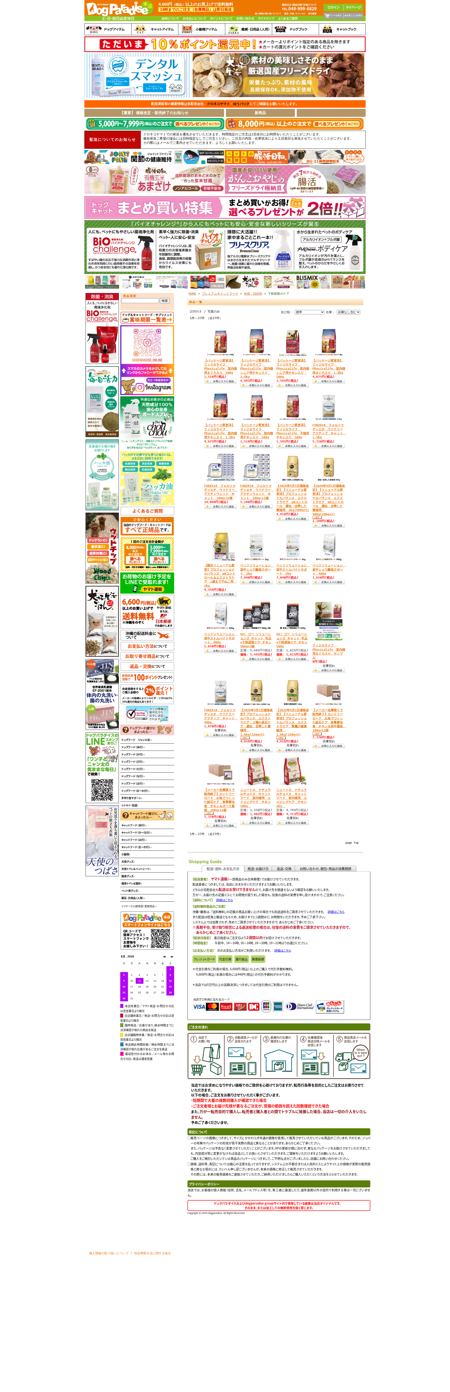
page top (352, 842)
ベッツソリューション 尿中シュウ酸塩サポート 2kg (257, 569)
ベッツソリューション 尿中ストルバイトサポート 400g (221, 638)
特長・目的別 (253, 293)
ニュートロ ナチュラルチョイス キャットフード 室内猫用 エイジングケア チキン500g (255, 798)
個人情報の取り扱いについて (109, 1253)
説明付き (196, 311)
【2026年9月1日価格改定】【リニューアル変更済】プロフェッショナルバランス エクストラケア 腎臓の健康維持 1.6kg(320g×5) (292, 722)
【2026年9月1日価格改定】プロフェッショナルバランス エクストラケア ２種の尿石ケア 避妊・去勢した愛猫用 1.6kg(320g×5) (256, 722)
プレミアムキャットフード (220, 293)
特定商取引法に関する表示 (152, 1253)
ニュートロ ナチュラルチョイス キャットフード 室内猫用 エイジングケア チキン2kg (291, 798)
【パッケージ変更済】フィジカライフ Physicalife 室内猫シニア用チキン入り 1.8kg (256, 368)
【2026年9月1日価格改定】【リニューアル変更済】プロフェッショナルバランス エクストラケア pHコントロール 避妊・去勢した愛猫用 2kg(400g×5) (292, 498)
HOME (192, 293)
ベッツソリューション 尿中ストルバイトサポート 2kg (293, 569)
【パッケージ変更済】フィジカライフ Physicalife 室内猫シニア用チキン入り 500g (292, 368)
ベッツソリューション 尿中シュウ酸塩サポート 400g (329, 569)
